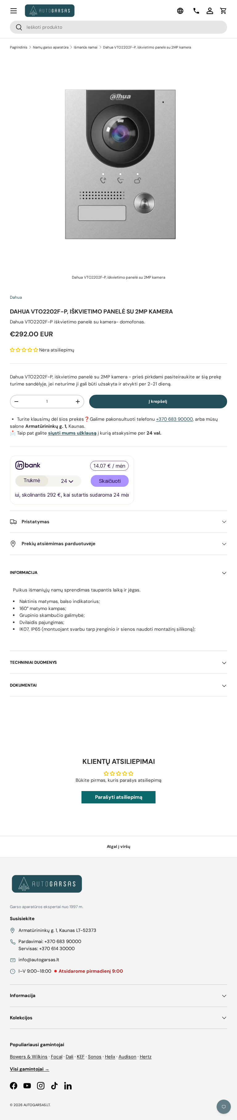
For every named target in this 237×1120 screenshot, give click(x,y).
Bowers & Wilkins (29, 1057)
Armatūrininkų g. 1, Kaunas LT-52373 (57, 930)
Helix (110, 1057)
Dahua (16, 297)
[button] (223, 11)
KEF (81, 1057)
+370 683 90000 (174, 419)
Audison (127, 1057)
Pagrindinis (18, 47)
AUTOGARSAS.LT (36, 1105)
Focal (56, 1057)
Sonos (95, 1057)
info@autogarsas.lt (39, 960)
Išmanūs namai (86, 47)
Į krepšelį (158, 401)
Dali (69, 1057)
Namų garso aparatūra (51, 47)
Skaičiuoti (110, 481)
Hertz (146, 1057)
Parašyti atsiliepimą (118, 797)
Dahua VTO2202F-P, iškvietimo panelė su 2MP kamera (147, 47)
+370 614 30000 (57, 948)
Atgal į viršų (118, 846)
